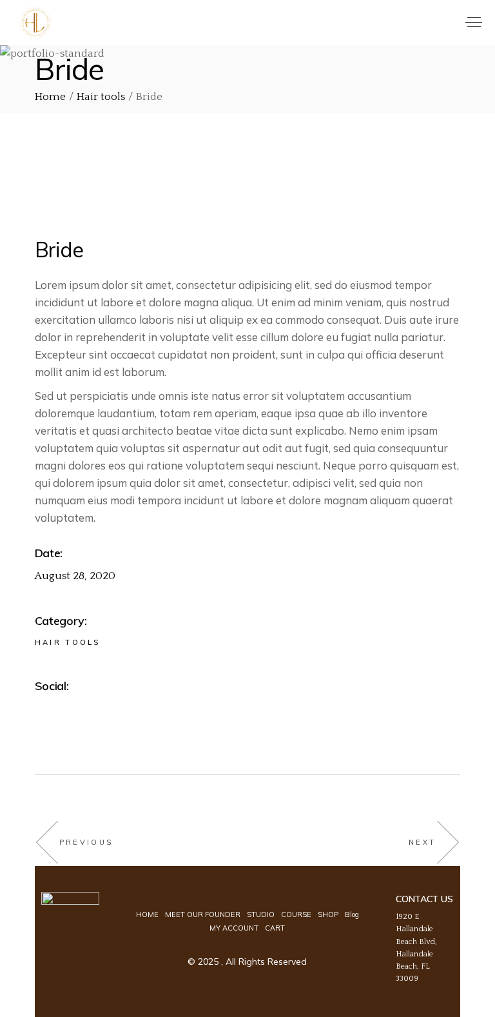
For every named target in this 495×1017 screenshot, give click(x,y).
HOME (147, 914)
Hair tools (68, 642)
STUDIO (261, 914)
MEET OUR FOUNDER (202, 914)
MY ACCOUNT (233, 928)
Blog (352, 914)
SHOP (328, 914)
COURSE (296, 914)
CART (275, 928)
